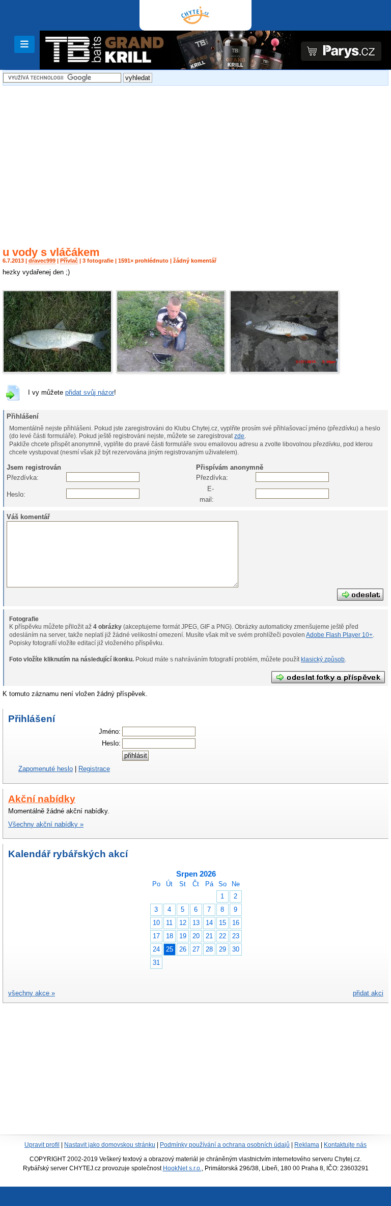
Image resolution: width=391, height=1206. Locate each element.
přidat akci (368, 993)
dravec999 (42, 261)
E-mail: (207, 494)
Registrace (94, 769)
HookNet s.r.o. (182, 1168)
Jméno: (110, 731)
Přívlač (69, 261)
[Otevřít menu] (24, 44)
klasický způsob (323, 659)
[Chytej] (195, 15)
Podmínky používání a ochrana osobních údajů (225, 1145)
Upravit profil (42, 1145)
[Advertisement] (195, 159)
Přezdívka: (15, 477)
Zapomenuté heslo (45, 769)
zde (239, 436)
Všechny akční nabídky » (45, 824)
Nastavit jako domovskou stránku (109, 1145)
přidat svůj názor (89, 392)
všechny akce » (31, 993)
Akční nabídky (41, 798)
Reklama (306, 1145)
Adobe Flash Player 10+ (339, 634)
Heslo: (15, 494)
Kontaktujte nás (345, 1145)
